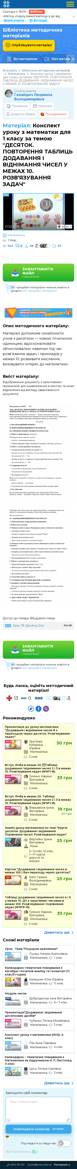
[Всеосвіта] (6, 4)
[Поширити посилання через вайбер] (46, 709)
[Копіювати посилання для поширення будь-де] (31, 709)
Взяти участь (14, 20)
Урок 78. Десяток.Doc (28, 625)
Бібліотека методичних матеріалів (46, 70)
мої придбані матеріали (39, 290)
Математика (16, 74)
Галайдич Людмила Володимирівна (33, 97)
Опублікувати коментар (38, 1129)
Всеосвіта (10, 70)
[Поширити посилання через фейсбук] (38, 709)
